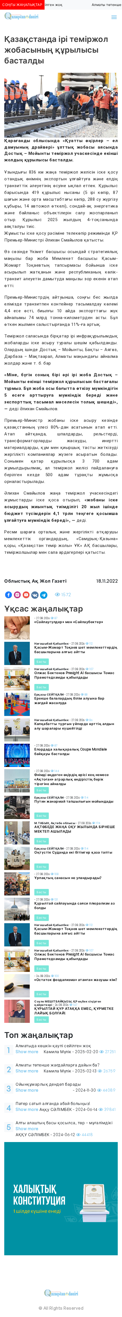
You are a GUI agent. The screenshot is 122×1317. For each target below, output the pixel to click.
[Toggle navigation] (114, 17)
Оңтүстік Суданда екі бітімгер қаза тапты (73, 852)
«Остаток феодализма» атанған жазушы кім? (75, 980)
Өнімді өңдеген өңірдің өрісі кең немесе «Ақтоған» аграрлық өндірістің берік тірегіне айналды (71, 779)
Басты (42, 661)
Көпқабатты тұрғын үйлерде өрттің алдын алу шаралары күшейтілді (74, 726)
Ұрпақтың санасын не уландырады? (68, 878)
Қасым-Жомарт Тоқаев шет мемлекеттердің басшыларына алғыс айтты (75, 649)
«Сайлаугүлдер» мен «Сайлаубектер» (68, 622)
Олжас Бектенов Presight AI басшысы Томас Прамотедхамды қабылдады (74, 675)
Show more (27, 1051)
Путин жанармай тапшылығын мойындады (74, 801)
